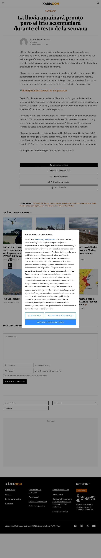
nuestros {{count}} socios (45, 239)
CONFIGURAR (34, 315)
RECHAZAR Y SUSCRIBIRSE (60, 315)
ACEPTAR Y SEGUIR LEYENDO (50, 322)
